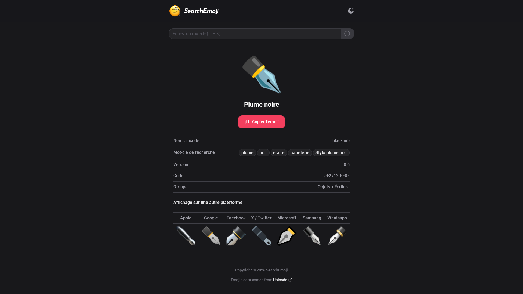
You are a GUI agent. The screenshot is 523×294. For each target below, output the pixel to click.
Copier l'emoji (265, 121)
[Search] (347, 34)
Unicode (280, 280)
